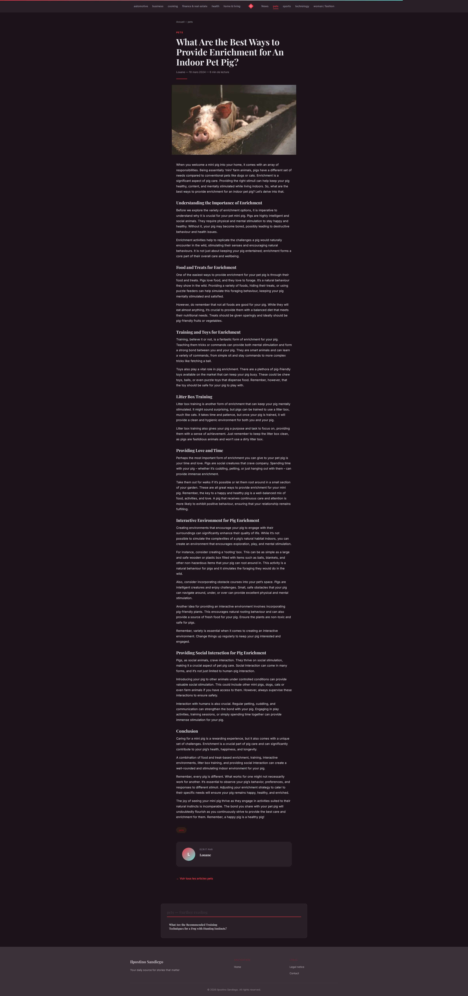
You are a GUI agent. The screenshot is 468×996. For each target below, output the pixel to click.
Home (237, 966)
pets (275, 6)
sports (287, 6)
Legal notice (297, 966)
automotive (141, 6)
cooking (173, 6)
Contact (294, 973)
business (157, 6)
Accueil (180, 21)
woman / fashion (324, 6)
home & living (232, 6)
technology (302, 6)
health (215, 6)
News (265, 6)
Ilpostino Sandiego (146, 961)
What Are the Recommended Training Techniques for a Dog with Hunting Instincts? (198, 926)
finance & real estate (194, 6)
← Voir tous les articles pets (194, 878)
